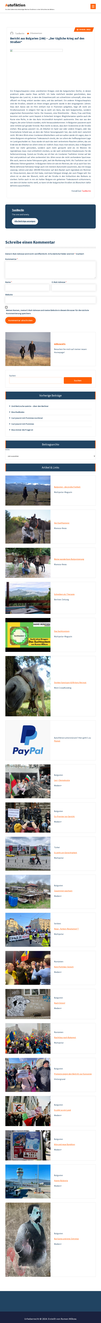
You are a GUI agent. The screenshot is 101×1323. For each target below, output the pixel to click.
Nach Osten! (59, 1003)
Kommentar (11, 259)
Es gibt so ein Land (62, 1110)
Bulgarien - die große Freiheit (67, 487)
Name (8, 282)
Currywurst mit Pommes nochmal (27, 418)
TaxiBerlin (18, 210)
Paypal (57, 741)
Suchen (12, 375)
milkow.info (59, 344)
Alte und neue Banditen (64, 1144)
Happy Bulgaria (61, 1180)
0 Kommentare (36, 33)
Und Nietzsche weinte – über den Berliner (30, 406)
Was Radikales (17, 412)
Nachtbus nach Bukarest (65, 1037)
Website (9, 294)
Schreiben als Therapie (64, 594)
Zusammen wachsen (63, 890)
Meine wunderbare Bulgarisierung (69, 559)
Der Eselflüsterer (61, 523)
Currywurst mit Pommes (22, 424)
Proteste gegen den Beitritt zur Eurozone (73, 1074)
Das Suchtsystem (61, 631)
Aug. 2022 (84, 29)
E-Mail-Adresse (59, 282)
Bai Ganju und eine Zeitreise (66, 1238)
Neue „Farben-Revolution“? (66, 928)
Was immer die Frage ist (22, 429)
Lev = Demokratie (62, 780)
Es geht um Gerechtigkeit (65, 852)
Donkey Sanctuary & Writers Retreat (70, 682)
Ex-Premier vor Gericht (64, 816)
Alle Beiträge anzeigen (24, 221)
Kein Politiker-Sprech (64, 966)
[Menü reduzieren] (93, 6)
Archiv (7, 449)
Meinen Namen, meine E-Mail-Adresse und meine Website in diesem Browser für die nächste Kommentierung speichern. (47, 312)
